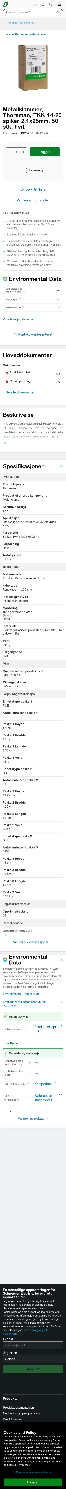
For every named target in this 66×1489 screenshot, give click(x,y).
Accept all (33, 1482)
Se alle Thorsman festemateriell (25, 34)
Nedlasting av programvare (21, 1413)
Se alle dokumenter (20, 392)
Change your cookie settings (33, 1472)
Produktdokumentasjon (18, 1407)
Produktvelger (12, 1419)
